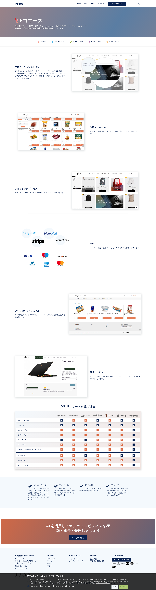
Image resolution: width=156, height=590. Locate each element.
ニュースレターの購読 (122, 560)
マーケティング (59, 42)
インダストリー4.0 (76, 561)
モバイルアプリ (114, 42)
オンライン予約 (96, 42)
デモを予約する (78, 537)
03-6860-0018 (22, 568)
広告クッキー (71, 586)
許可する (123, 587)
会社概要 (93, 559)
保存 (114, 587)
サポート (50, 566)
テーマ (49, 561)
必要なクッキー (34, 586)
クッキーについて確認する (103, 583)
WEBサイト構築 (77, 42)
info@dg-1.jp (22, 566)
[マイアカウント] (138, 4)
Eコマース (51, 559)
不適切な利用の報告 (98, 561)
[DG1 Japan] (22, 4)
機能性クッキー (47, 586)
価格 (49, 563)
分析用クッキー (59, 586)
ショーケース (74, 559)
